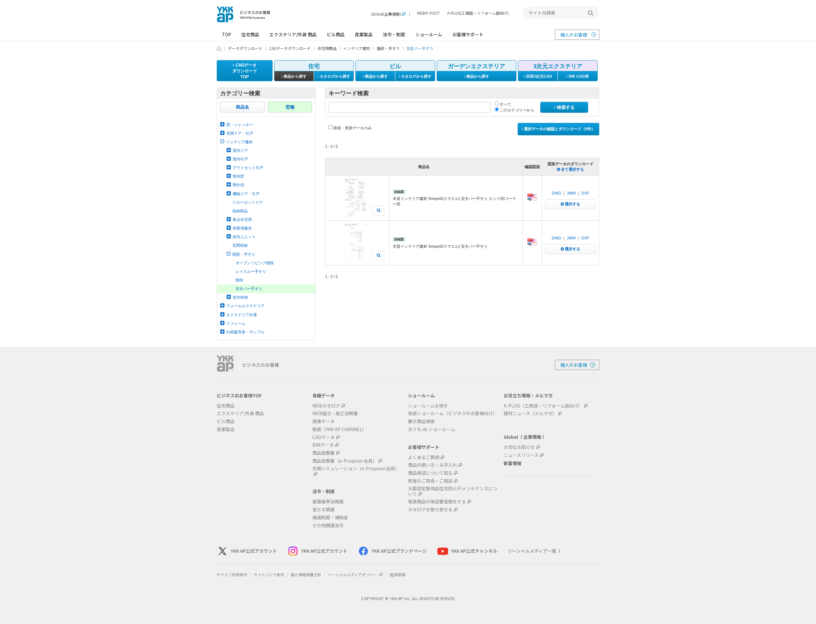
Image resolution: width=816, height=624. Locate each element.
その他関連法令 (328, 525)
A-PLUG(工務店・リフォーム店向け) (478, 13)
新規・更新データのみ (352, 128)
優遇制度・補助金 (330, 517)
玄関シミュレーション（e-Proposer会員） (355, 469)
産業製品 (364, 34)
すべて (505, 104)
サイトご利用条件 (232, 574)
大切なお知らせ (519, 447)
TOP (226, 34)
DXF (585, 193)
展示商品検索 (421, 421)
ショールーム (428, 34)
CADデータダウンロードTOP (244, 71)
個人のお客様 (573, 35)
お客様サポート (468, 34)
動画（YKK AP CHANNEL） (339, 429)
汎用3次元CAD (538, 76)
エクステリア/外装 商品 (293, 34)
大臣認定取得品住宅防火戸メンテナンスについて (452, 491)
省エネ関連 (323, 509)
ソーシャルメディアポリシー (353, 574)
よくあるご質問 (423, 457)
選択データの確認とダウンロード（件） (559, 129)
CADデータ (323, 437)
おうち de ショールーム (431, 429)
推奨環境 (397, 574)
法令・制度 (394, 34)
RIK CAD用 (578, 76)
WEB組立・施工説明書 (335, 413)
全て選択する (572, 169)
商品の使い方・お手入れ (432, 465)
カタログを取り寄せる (430, 509)
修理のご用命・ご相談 (430, 481)
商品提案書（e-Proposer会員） (344, 461)
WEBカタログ (428, 13)
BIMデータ (323, 445)
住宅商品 (250, 34)
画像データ (323, 421)
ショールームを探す (428, 405)
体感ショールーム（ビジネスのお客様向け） (452, 413)
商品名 (242, 107)
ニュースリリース (521, 455)
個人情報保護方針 (306, 574)
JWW (571, 193)
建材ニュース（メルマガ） (530, 413)
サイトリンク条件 (269, 574)
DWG (556, 193)
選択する (572, 204)
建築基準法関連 (328, 501)
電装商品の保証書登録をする (437, 501)
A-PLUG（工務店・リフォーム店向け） (543, 405)
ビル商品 (336, 34)
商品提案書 (323, 453)
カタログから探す (334, 76)
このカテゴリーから (516, 110)
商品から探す (295, 76)
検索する (565, 107)
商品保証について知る (430, 473)
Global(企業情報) (386, 14)
